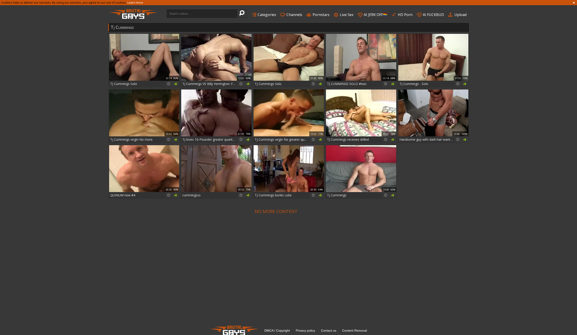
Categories (266, 14)
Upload (460, 14)
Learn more (135, 2)
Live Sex (346, 14)
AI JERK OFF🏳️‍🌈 (375, 14)
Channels (294, 14)
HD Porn (404, 14)
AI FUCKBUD (433, 14)
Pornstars (321, 14)
